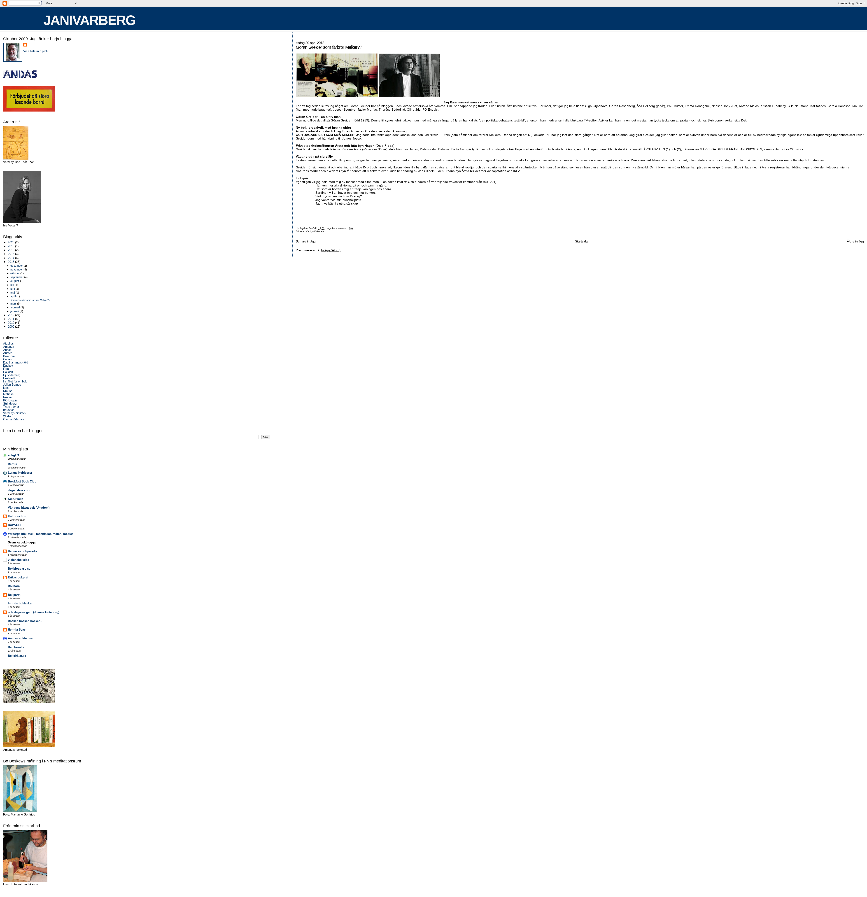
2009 (11, 326)
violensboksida (18, 559)
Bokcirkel (9, 356)
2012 (11, 315)
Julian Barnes (12, 384)
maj (13, 292)
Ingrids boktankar (20, 603)
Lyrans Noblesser (20, 472)
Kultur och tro (17, 516)
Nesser (7, 397)
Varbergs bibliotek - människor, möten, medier (40, 534)
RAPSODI (14, 525)
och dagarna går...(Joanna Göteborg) (33, 612)
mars (13, 303)
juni (13, 288)
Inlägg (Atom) (330, 250)
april (13, 296)
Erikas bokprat (18, 577)
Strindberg (9, 403)
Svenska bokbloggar (22, 542)
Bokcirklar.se (17, 655)
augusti (15, 281)
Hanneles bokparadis (22, 551)
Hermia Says (17, 629)
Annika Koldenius (20, 638)
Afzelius (8, 343)
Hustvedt (9, 378)
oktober (15, 273)
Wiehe (7, 416)
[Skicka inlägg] (351, 228)
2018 (11, 246)
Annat (7, 350)
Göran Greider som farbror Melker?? (329, 47)
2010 (11, 322)
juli (12, 285)
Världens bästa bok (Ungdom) (28, 507)
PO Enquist (10, 400)
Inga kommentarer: (337, 228)
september (17, 277)
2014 (11, 258)
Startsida (581, 241)
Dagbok (8, 365)
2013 (11, 261)
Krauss (7, 391)
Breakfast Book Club (22, 481)
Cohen (7, 359)
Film (6, 368)
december (16, 265)
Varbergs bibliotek (14, 413)
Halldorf (8, 372)
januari (15, 311)
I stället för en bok (15, 381)
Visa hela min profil (35, 51)
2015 (11, 254)
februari (15, 307)
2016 (11, 250)
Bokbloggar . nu (19, 568)
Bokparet (14, 594)
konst (6, 387)
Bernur (12, 464)
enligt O (13, 455)
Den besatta (16, 647)
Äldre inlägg (855, 241)
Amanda (8, 346)
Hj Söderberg (11, 375)
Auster (7, 353)
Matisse (8, 394)
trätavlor (8, 410)
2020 (11, 242)
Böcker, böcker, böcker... (25, 621)
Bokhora (14, 586)
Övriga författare (315, 231)
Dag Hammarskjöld (15, 362)
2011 (11, 319)
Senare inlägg (306, 241)
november (16, 269)
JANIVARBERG (89, 20)
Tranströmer (11, 406)
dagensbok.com (19, 490)
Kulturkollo (15, 499)
